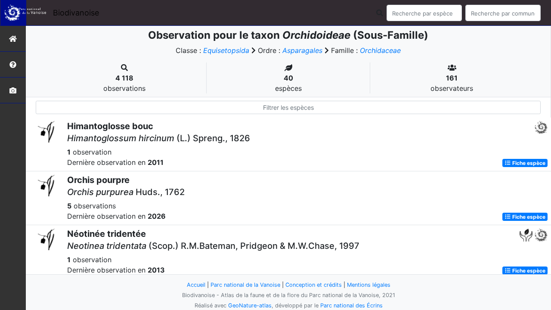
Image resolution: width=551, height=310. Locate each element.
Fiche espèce (528, 163)
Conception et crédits (313, 285)
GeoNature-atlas (250, 305)
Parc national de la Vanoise (245, 285)
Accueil (196, 285)
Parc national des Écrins (351, 305)
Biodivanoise (76, 12)
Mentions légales (368, 285)
